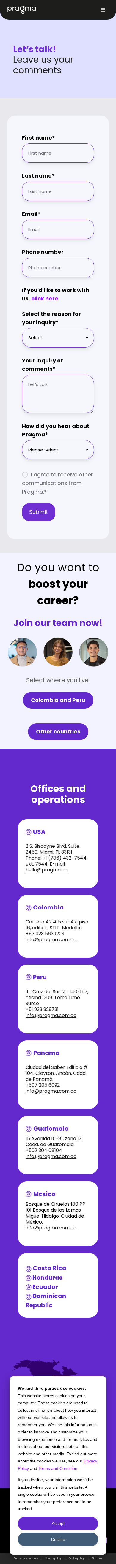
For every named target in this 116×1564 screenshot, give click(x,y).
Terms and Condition (57, 1468)
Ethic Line (97, 1558)
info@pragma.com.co (51, 939)
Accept (58, 1523)
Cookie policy (76, 1558)
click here (44, 298)
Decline (58, 1539)
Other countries (58, 731)
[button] (103, 10)
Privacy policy (54, 1558)
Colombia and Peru (58, 700)
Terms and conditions (26, 1558)
